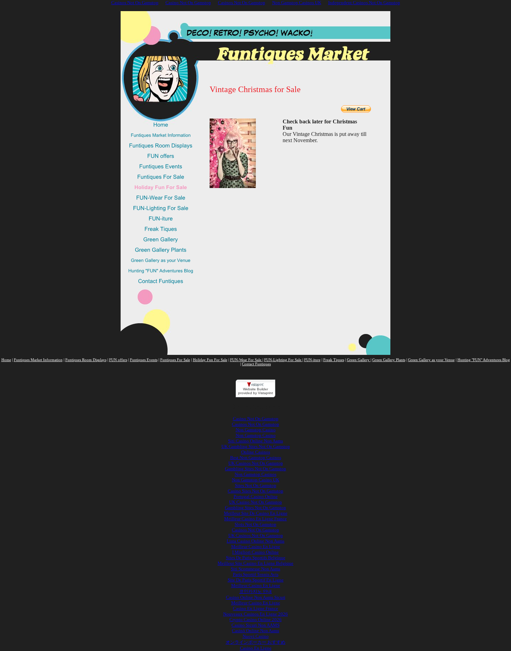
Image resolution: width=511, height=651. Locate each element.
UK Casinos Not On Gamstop (255, 463)
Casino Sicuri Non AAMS (255, 625)
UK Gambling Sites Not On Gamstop (255, 446)
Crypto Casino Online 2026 (255, 619)
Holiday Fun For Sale (210, 360)
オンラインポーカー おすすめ (255, 642)
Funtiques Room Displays (85, 360)
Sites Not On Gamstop (255, 485)
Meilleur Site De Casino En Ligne (255, 513)
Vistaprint (265, 393)
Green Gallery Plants (388, 360)
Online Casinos (255, 452)
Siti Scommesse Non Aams (255, 568)
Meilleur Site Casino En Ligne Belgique (255, 563)
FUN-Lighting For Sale (283, 360)
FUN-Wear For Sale (246, 360)
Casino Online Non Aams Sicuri (255, 597)
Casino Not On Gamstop (255, 418)
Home (6, 360)
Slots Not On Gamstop (255, 524)
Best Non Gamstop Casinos (255, 457)
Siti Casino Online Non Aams (255, 441)
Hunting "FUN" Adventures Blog (483, 360)
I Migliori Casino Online (255, 552)
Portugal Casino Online (256, 496)
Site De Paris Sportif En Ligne (256, 580)
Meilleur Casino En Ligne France (255, 518)
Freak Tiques (333, 360)
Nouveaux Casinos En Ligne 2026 (255, 614)
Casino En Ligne (255, 648)
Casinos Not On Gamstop (255, 424)
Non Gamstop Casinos (255, 474)
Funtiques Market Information (38, 360)
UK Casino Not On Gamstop (255, 502)
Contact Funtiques (256, 364)
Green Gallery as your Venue (431, 360)
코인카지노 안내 (255, 591)
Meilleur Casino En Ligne (255, 546)
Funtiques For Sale (175, 360)
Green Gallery (359, 360)
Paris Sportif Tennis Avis (255, 574)
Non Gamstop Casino (256, 429)
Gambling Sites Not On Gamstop (255, 468)
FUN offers (118, 360)
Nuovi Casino (256, 636)
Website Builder (255, 389)
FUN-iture (312, 360)
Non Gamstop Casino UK (255, 479)
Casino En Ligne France (255, 608)
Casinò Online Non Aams (255, 630)
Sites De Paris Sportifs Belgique (255, 557)
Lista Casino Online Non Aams (255, 541)
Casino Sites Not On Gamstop (255, 491)
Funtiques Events (143, 360)
